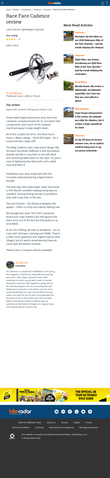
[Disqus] (47, 350)
